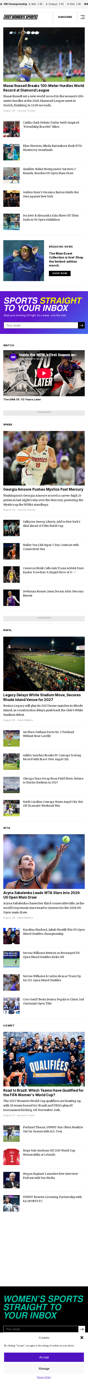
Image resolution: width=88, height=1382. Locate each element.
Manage (44, 1368)
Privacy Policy (44, 1377)
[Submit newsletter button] (81, 325)
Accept (44, 1357)
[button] (82, 1338)
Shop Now (59, 273)
